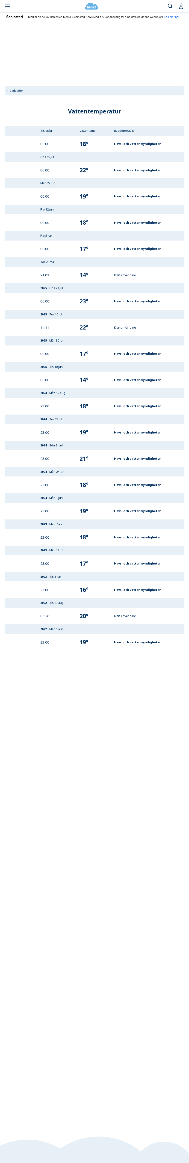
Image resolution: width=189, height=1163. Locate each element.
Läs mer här (171, 17)
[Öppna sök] (170, 6)
